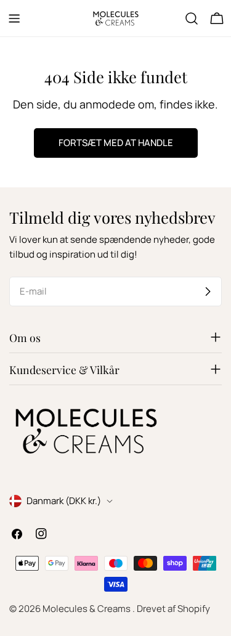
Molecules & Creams (87, 608)
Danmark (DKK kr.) (63, 500)
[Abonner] (208, 291)
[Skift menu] (14, 18)
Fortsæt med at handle (116, 142)
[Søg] (191, 18)
